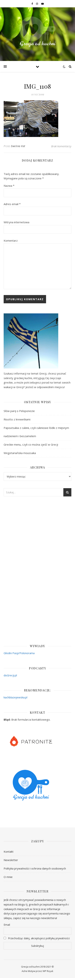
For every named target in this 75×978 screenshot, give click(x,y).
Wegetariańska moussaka (20, 453)
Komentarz (11, 240)
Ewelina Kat (18, 146)
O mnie (8, 877)
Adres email (12, 204)
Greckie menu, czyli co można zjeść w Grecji (31, 444)
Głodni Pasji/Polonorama (19, 653)
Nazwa (9, 185)
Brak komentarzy (61, 146)
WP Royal (48, 971)
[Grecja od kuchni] (37, 32)
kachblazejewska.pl (15, 697)
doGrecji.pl (10, 675)
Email (7, 924)
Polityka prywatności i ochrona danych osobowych (35, 868)
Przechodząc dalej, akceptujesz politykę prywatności (38, 938)
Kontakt (8, 851)
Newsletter (11, 860)
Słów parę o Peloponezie (19, 411)
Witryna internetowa (16, 222)
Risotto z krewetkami (17, 419)
